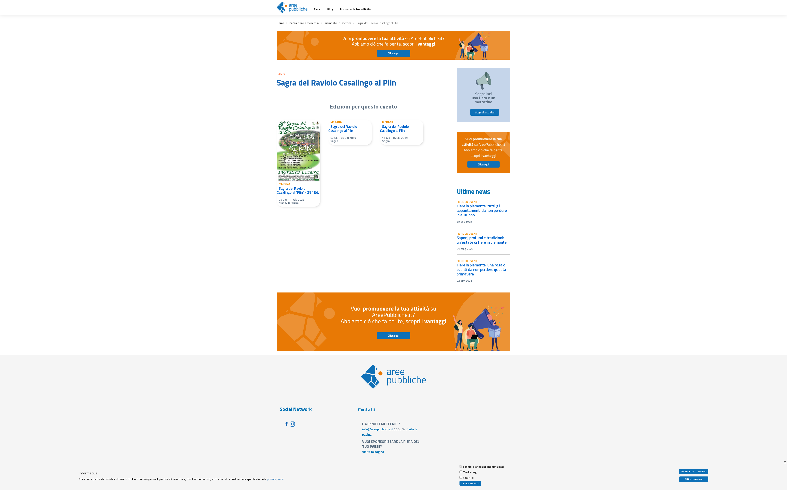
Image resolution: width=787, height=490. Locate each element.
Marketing (470, 472)
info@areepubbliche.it (377, 429)
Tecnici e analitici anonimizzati (483, 467)
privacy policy (275, 479)
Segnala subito (485, 112)
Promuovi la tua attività (355, 9)
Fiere (317, 9)
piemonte (330, 23)
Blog (330, 9)
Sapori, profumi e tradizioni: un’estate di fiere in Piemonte (482, 239)
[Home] (293, 7)
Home (280, 23)
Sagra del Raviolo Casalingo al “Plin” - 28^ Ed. (298, 190)
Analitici (468, 478)
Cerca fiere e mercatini (304, 23)
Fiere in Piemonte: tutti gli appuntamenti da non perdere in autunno (482, 210)
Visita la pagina (373, 451)
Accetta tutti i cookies (694, 471)
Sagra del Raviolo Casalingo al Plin (342, 128)
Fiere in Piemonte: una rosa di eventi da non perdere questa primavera (481, 269)
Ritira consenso (694, 479)
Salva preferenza (470, 483)
